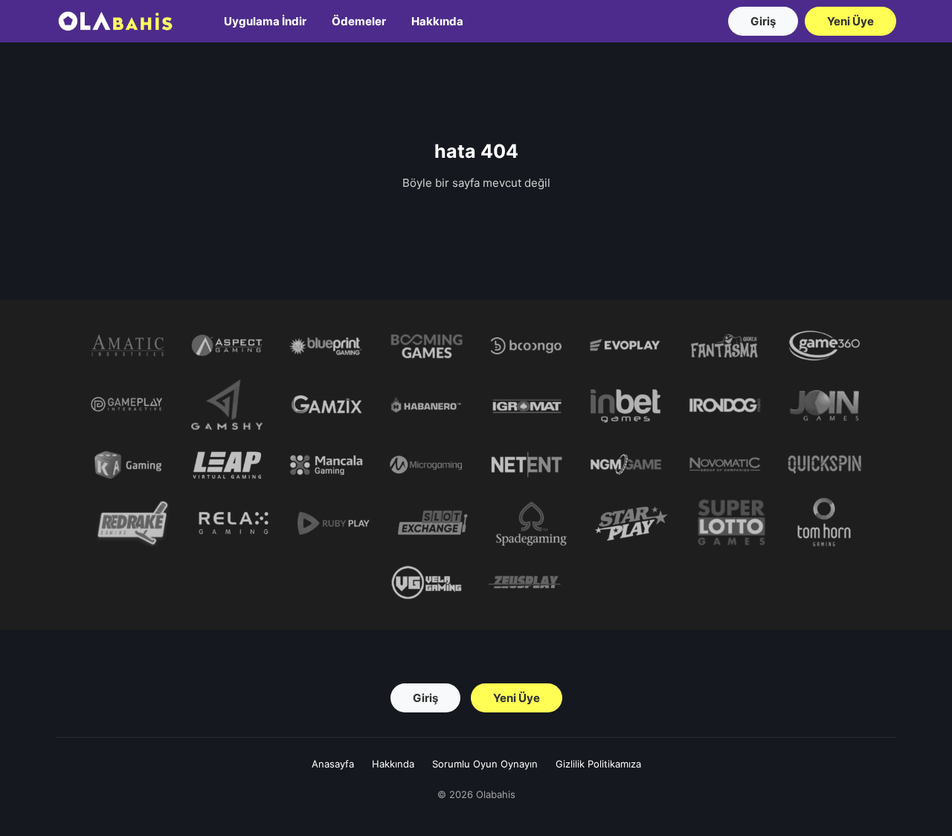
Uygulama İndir (265, 21)
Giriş (763, 21)
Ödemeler (359, 21)
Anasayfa (333, 764)
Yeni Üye (850, 21)
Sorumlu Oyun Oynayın (485, 764)
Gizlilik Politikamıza (598, 764)
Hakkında (437, 21)
